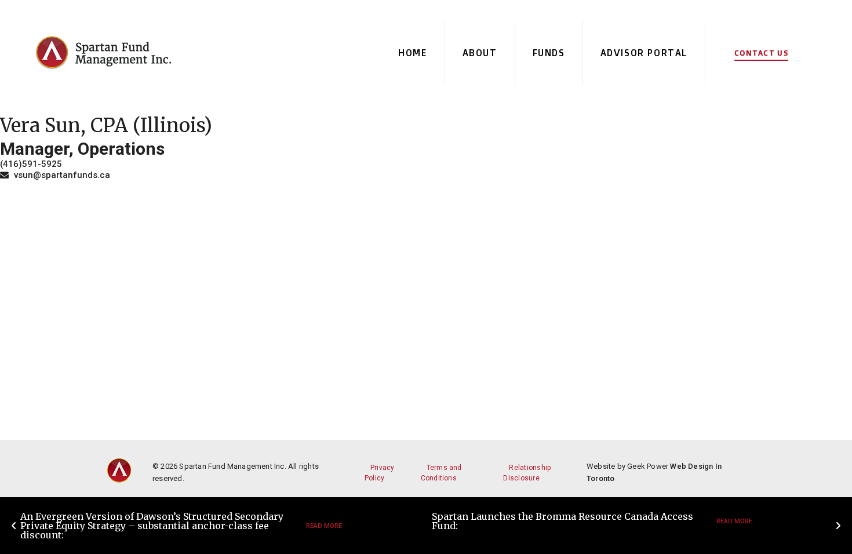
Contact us (761, 52)
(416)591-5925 (31, 164)
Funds (549, 53)
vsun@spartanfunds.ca (61, 175)
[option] (220, 525)
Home (412, 53)
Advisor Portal (643, 53)
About (480, 53)
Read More (324, 526)
